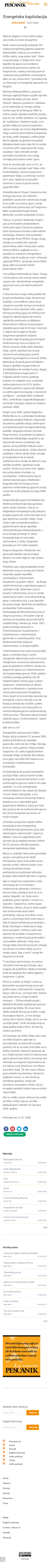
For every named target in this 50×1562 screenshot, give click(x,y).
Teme (5, 1503)
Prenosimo (8, 1498)
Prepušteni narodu (13, 1207)
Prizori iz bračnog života (16, 1217)
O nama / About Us (11, 1527)
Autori (12, 1445)
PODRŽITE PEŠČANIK (14, 1134)
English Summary (12, 1421)
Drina (6, 1188)
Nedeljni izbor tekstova (15, 1406)
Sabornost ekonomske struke (19, 1282)
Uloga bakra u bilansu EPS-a (18, 1262)
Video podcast (15, 1464)
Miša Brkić (18, 22)
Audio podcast (15, 1456)
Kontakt (6, 1532)
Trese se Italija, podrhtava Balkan (20, 1253)
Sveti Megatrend (12, 1169)
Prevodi (12, 1449)
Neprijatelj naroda (12, 1159)
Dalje (45, 1227)
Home (5, 1478)
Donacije (7, 1537)
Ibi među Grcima (12, 1291)
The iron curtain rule (13, 1310)
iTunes (12, 1460)
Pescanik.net (15, 1441)
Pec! (5, 1178)
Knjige (5, 1517)
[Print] (25, 27)
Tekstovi (7, 1483)
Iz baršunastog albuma (15, 1197)
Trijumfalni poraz (12, 1272)
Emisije (6, 1488)
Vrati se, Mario (11, 1301)
